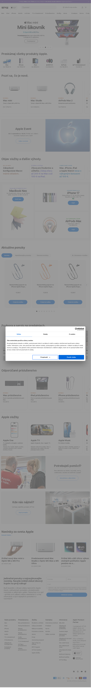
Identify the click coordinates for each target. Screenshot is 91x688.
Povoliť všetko (71, 357)
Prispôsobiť (44, 357)
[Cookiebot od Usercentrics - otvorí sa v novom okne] (76, 329)
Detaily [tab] (45, 334)
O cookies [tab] (72, 334)
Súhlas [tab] (19, 334)
